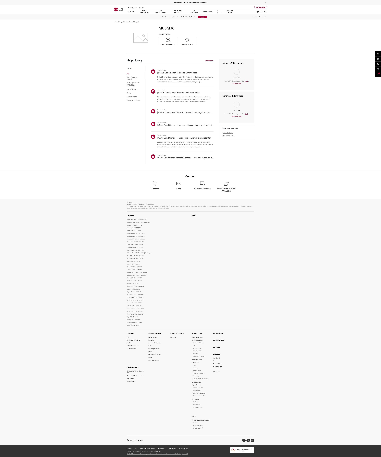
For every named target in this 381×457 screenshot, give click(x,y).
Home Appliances (154, 333)
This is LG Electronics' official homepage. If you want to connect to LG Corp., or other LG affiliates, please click (157, 454)
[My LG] (261, 12)
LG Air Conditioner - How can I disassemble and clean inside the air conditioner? (185, 125)
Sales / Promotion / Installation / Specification (133, 84)
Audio (128, 343)
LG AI (194, 416)
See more (208, 61)
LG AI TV (195, 423)
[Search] (265, 12)
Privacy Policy (161, 448)
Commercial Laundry (154, 354)
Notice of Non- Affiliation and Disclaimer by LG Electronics (190, 2)
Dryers (150, 357)
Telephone (195, 368)
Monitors (173, 337)
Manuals (195, 353)
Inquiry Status (197, 371)
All (128, 74)
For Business (260, 7)
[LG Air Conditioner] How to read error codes (178, 92)
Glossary (216, 372)
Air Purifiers (130, 379)
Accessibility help (183, 448)
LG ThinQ (216, 347)
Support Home (197, 333)
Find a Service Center (199, 393)
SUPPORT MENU (164, 34)
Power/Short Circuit (133, 100)
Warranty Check (197, 359)
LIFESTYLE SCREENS (133, 340)
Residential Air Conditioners (135, 376)
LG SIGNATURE (218, 340)
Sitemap (129, 448)
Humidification (131, 89)
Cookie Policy (172, 448)
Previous (257, 17)
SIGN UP (202, 17)
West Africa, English (136, 440)
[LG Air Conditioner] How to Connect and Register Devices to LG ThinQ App (185, 112)
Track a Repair (197, 390)
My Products (196, 404)
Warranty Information (199, 396)
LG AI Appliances (153, 360)
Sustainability (217, 367)
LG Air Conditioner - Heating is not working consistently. (184, 137)
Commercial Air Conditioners (135, 371)
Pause (260, 17)
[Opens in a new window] (244, 440)
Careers (215, 361)
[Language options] (258, 12)
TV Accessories (131, 349)
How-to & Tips (197, 348)
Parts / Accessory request (132, 78)
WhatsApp (196, 376)
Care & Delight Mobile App (200, 379)
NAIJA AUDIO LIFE (133, 346)
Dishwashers (152, 346)
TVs (128, 337)
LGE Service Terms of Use (147, 448)
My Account (195, 399)
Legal (135, 448)
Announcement (196, 382)
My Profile (196, 402)
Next (262, 17)
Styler (150, 351)
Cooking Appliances (154, 343)
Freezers (151, 340)
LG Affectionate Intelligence (200, 420)
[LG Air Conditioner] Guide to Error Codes (177, 72)
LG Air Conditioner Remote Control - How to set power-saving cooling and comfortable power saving (185, 157)
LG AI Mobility (197, 428)
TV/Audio (130, 333)
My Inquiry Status (198, 407)
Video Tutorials (197, 351)
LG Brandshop (218, 333)
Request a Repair (228, 133)
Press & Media (217, 364)
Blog (194, 345)
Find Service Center (229, 136)
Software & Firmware (199, 356)
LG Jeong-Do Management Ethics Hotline (244, 450)
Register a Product (197, 337)
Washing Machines (154, 349)
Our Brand (216, 358)
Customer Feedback (198, 373)
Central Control (132, 96)
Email (246, 81)
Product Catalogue (198, 343)
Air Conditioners (132, 367)
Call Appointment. (237, 83)
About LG (216, 354)
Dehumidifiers (131, 381)
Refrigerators (152, 337)
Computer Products (177, 333)
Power (129, 93)
